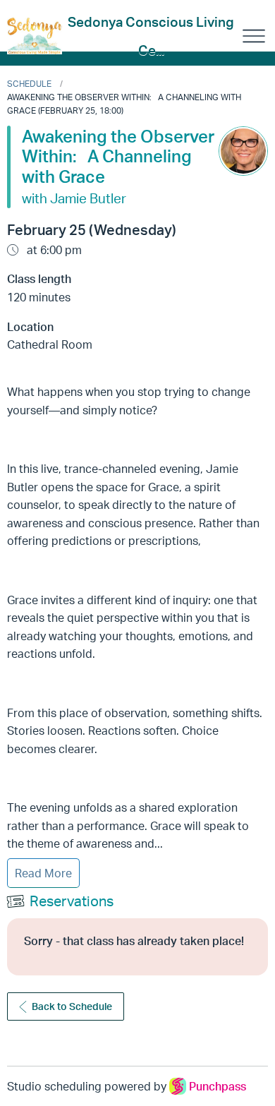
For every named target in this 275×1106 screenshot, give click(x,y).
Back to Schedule (72, 1006)
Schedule (29, 83)
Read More (43, 873)
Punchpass (217, 1086)
